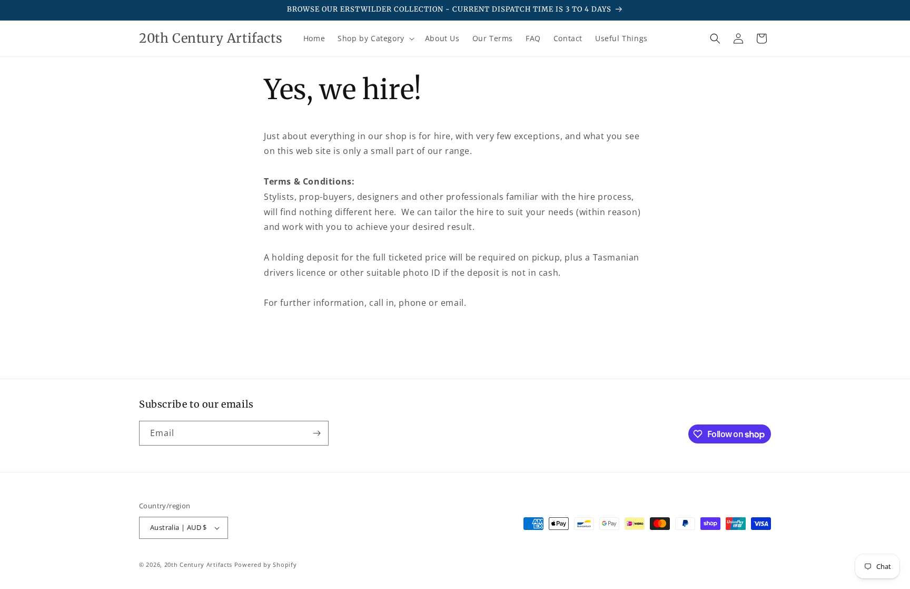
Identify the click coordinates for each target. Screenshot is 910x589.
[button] (375, 38)
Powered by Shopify (265, 564)
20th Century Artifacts (198, 564)
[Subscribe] (316, 433)
